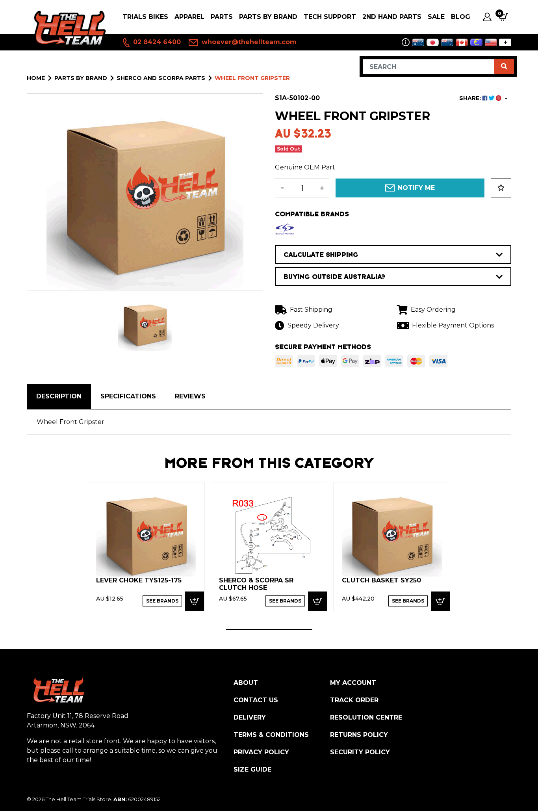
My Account (353, 682)
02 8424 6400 (156, 42)
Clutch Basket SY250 (381, 580)
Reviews (190, 396)
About (246, 682)
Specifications (128, 396)
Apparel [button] (189, 16)
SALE (436, 16)
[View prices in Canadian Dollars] (461, 42)
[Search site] (504, 66)
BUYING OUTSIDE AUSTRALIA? (334, 276)
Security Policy (360, 752)
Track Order (354, 700)
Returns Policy (359, 734)
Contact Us (256, 700)
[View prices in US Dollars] (490, 42)
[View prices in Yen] (432, 42)
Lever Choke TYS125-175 (139, 580)
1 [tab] (269, 629)
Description (59, 396)
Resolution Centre (366, 717)
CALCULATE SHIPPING (321, 254)
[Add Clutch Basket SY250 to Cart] (440, 601)
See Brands (162, 601)
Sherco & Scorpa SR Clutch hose (256, 584)
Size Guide (252, 769)
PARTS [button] (222, 16)
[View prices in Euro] (476, 42)
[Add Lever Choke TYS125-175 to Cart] (194, 601)
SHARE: (470, 98)
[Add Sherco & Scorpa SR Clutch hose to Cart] (317, 601)
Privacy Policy (261, 752)
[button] (501, 188)
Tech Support (330, 16)
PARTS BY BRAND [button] (268, 16)
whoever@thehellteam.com (248, 42)
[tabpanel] (146, 546)
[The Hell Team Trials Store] (68, 28)
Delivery (250, 717)
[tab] (59, 396)
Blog (460, 16)
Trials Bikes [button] (145, 16)
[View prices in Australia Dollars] (418, 42)
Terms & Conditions (271, 734)
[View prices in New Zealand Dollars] (447, 42)
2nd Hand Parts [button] (391, 16)
